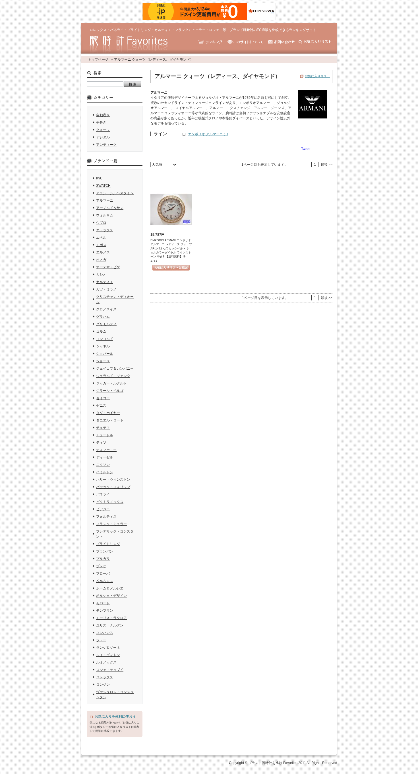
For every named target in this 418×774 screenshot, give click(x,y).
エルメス (103, 252)
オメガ (101, 260)
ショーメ (103, 361)
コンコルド (104, 339)
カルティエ (104, 282)
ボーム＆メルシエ (109, 588)
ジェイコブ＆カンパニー (115, 368)
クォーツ (103, 130)
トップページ (98, 60)
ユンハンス (104, 633)
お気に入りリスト (317, 76)
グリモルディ (106, 324)
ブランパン (104, 551)
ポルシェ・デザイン (111, 596)
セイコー (103, 398)
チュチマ (103, 428)
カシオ (101, 275)
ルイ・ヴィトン (108, 655)
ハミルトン (104, 472)
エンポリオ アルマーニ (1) (208, 134)
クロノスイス (106, 309)
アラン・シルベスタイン (115, 193)
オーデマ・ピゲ (108, 267)
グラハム (103, 317)
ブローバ (103, 574)
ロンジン (103, 685)
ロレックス (104, 677)
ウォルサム (104, 215)
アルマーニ (104, 200)
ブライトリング (108, 544)
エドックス (104, 230)
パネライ (103, 494)
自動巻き (103, 115)
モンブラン (104, 611)
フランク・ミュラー (111, 524)
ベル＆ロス (104, 581)
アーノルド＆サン (109, 208)
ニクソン (103, 465)
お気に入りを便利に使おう (115, 716)
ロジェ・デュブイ (109, 670)
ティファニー (106, 450)
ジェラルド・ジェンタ (113, 376)
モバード (103, 603)
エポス (101, 245)
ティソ (101, 443)
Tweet (305, 149)
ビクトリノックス (109, 502)
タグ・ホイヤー (108, 413)
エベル (101, 237)
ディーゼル (104, 457)
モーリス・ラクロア (111, 618)
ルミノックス (106, 662)
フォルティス (106, 517)
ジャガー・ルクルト (111, 383)
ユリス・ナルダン (109, 625)
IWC (99, 178)
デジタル (103, 137)
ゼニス (101, 406)
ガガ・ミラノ (106, 289)
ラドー (101, 640)
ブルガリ (103, 559)
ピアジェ (103, 509)
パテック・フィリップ (113, 487)
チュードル (104, 435)
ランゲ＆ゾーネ (108, 648)
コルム (101, 331)
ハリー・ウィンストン (113, 480)
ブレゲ (101, 566)
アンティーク (106, 145)
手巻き (101, 122)
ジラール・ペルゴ (109, 391)
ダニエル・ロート (109, 420)
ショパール (104, 354)
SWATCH (103, 186)
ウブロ (101, 223)
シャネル (103, 346)
